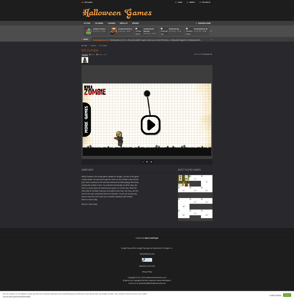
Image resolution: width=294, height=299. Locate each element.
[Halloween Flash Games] (117, 13)
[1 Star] (194, 54)
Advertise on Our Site (147, 266)
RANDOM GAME (204, 23)
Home (85, 45)
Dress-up (124, 23)
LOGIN (180, 2)
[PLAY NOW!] (88, 31)
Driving (135, 23)
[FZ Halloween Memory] (206, 214)
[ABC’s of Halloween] (183, 189)
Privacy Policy (147, 272)
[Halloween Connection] (195, 178)
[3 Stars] (197, 54)
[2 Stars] (196, 54)
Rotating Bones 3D (201, 29)
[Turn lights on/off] (143, 162)
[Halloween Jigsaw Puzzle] (206, 201)
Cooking (111, 23)
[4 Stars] (199, 54)
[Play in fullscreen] (147, 162)
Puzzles (93, 45)
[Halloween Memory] (195, 201)
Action (87, 23)
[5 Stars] (200, 54)
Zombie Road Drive (125, 29)
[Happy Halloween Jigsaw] (183, 214)
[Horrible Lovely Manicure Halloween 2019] (183, 205)
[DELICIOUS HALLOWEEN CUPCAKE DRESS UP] (206, 181)
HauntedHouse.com (147, 254)
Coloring (99, 23)
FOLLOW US (206, 2)
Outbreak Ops (174, 29)
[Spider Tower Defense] (183, 181)
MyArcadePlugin (151, 238)
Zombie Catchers (99, 29)
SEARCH (192, 2)
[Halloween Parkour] (206, 189)
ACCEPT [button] (287, 295)
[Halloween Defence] (195, 189)
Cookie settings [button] (275, 295)
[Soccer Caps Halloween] (195, 212)
